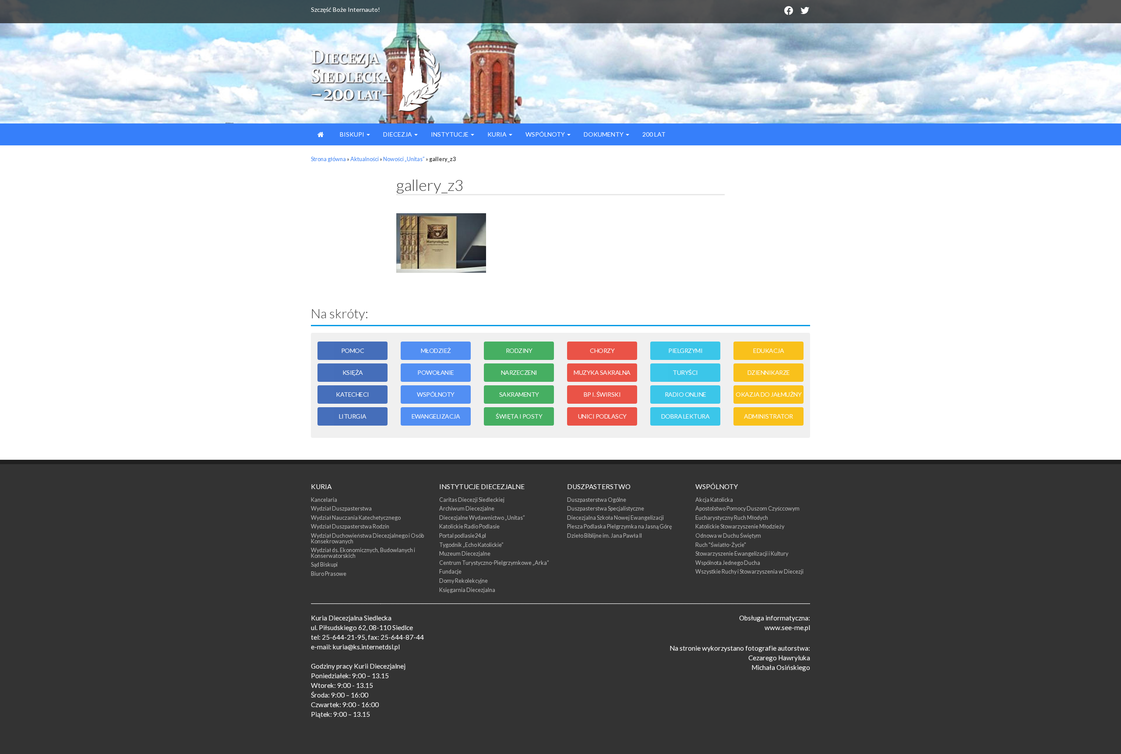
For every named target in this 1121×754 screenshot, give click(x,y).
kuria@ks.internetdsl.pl (366, 647)
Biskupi (352, 134)
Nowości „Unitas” (404, 159)
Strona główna (328, 159)
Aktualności (364, 159)
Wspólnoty (545, 134)
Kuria (497, 134)
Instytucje (450, 134)
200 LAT (654, 134)
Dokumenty (604, 134)
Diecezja (398, 134)
